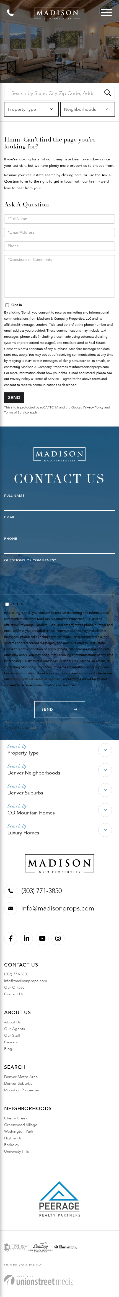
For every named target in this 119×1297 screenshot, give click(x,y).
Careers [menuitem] (11, 1042)
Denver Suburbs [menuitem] (18, 1083)
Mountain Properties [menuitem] (22, 1090)
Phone (10, 538)
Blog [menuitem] (8, 1048)
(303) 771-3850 (41, 890)
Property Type (23, 753)
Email (9, 517)
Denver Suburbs (25, 792)
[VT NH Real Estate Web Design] (38, 1280)
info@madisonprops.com (57, 908)
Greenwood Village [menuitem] (20, 1124)
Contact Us (14, 994)
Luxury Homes (23, 832)
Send (14, 398)
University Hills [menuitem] (16, 1151)
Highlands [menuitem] (13, 1138)
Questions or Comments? (30, 560)
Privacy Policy (93, 407)
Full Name (14, 495)
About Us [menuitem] (12, 1022)
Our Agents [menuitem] (14, 1028)
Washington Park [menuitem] (18, 1131)
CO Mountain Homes (31, 812)
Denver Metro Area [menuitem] (21, 1076)
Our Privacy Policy (23, 1265)
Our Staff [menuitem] (12, 1035)
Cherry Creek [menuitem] (15, 1118)
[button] (108, 93)
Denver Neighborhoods (33, 772)
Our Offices (14, 987)
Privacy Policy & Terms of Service (34, 379)
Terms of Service (16, 412)
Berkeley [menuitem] (11, 1144)
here (78, 175)
